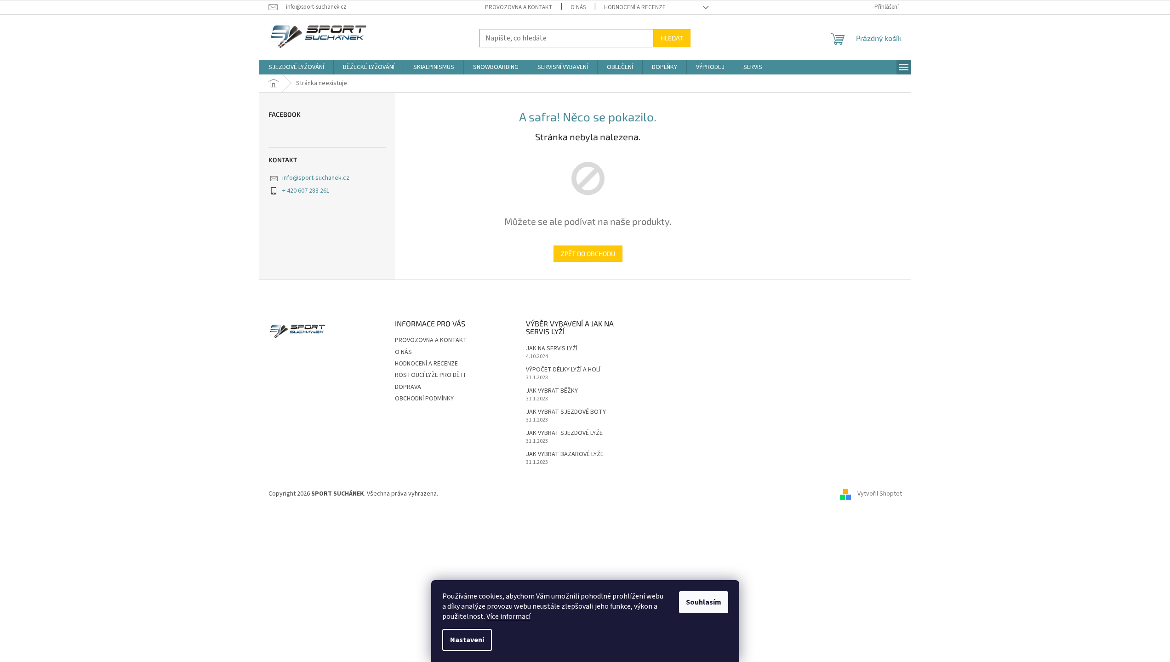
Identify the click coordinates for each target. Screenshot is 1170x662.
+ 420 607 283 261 (306, 190)
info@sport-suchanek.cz (315, 178)
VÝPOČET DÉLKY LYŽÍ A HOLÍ (563, 369)
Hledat (672, 38)
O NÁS (578, 7)
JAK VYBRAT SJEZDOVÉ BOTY (566, 412)
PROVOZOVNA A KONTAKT (518, 7)
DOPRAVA (408, 387)
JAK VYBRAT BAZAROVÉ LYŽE (565, 454)
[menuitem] (296, 67)
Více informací (508, 616)
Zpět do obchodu (588, 253)
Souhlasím (703, 602)
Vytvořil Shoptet (879, 494)
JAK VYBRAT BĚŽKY (552, 391)
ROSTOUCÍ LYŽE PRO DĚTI (430, 375)
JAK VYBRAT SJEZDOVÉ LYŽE (564, 433)
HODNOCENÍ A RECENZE (635, 7)
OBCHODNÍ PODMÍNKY (424, 398)
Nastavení (467, 640)
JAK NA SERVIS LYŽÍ (551, 348)
